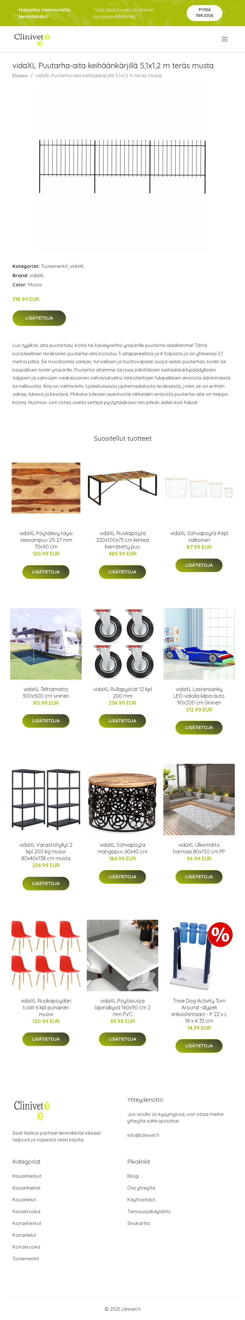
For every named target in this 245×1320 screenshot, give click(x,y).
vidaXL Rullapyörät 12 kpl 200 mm (122, 692)
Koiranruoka (26, 1247)
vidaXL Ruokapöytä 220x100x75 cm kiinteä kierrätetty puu (122, 540)
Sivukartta (138, 1223)
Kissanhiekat (26, 1188)
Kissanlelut (24, 1200)
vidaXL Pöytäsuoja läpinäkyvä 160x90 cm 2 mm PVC (123, 1007)
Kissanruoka (26, 1211)
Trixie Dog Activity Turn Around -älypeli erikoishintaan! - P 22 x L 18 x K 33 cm (199, 1011)
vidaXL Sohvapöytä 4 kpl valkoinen (199, 536)
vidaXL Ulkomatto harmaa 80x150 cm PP (199, 848)
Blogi (133, 1176)
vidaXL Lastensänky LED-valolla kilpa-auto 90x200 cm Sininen (199, 696)
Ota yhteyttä (141, 1188)
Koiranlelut (24, 1235)
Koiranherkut (26, 1223)
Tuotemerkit (54, 266)
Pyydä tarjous (204, 12)
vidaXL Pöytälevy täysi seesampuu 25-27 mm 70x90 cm (45, 540)
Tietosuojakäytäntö (149, 1211)
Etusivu (20, 75)
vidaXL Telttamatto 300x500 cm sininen (46, 692)
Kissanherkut (26, 1176)
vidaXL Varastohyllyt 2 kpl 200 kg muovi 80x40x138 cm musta (45, 851)
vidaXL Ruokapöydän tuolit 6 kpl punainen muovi (46, 1007)
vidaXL (77, 266)
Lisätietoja (39, 318)
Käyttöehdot (141, 1200)
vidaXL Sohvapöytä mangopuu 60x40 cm (122, 848)
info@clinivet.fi (143, 1135)
